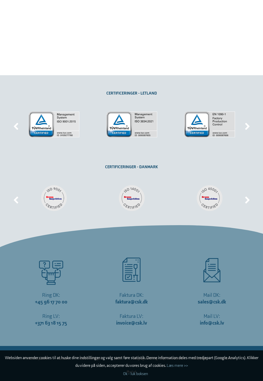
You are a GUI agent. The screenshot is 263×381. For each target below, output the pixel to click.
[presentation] (16, 124)
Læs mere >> (177, 365)
